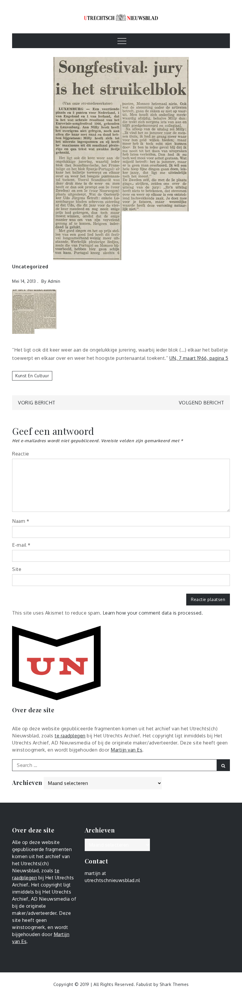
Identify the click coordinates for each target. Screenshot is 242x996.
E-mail (21, 545)
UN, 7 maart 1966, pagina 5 (198, 358)
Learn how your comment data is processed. (153, 613)
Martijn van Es (126, 750)
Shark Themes (174, 984)
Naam (20, 521)
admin (54, 281)
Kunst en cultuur (32, 375)
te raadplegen (70, 736)
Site (16, 569)
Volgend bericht (201, 403)
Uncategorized (30, 267)
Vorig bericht (36, 403)
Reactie (20, 454)
